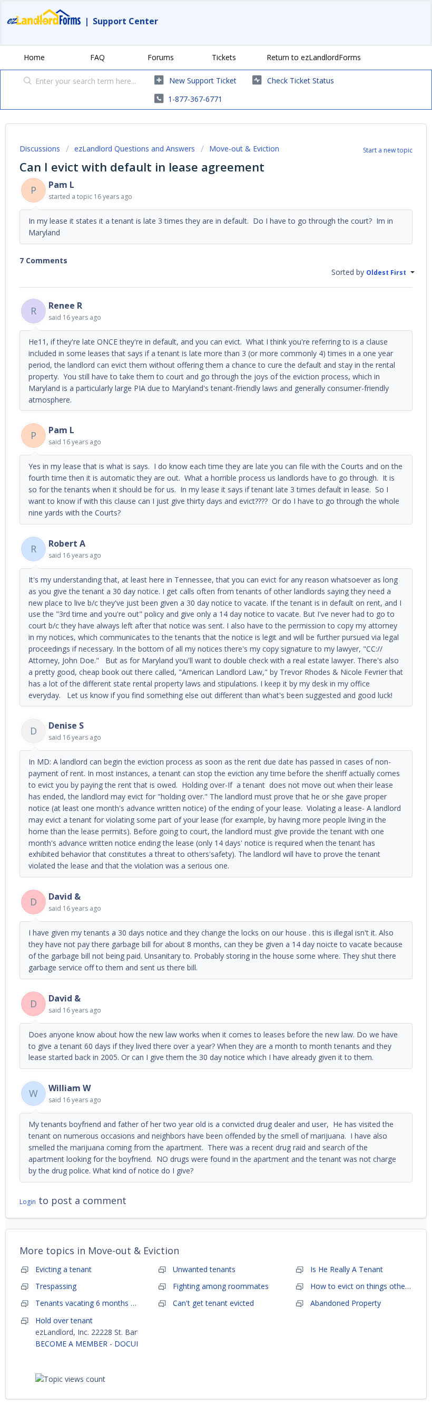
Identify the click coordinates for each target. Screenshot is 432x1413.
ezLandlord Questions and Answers (134, 149)
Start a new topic (388, 150)
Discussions (39, 149)
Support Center (125, 21)
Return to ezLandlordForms (314, 57)
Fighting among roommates (221, 1286)
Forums (161, 57)
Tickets (224, 57)
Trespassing (55, 1286)
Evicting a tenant (63, 1269)
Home (34, 57)
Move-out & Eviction (244, 149)
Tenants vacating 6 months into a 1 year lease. (115, 1303)
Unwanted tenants (204, 1269)
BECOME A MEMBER (71, 1344)
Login (27, 1201)
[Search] (25, 81)
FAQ (97, 57)
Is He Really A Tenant (346, 1269)
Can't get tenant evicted (213, 1303)
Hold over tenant (64, 1320)
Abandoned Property (345, 1303)
